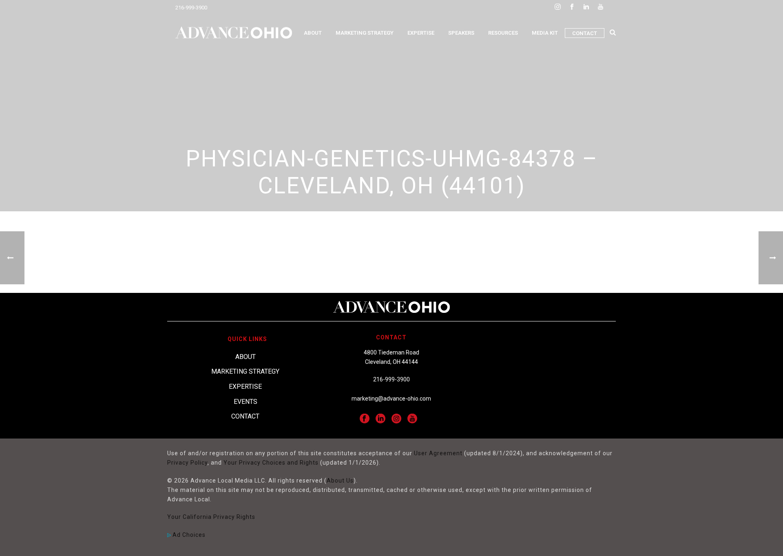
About (313, 33)
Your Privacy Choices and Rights (271, 462)
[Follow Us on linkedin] (380, 419)
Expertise (420, 33)
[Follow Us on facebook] (364, 419)
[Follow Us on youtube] (412, 419)
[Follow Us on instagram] (396, 419)
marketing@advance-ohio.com (391, 398)
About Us (340, 480)
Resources (503, 33)
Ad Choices (188, 535)
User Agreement (438, 453)
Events (245, 401)
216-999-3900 (191, 7)
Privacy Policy (187, 462)
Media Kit (545, 33)
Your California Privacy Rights (211, 517)
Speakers (461, 33)
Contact (584, 33)
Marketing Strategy (365, 33)
